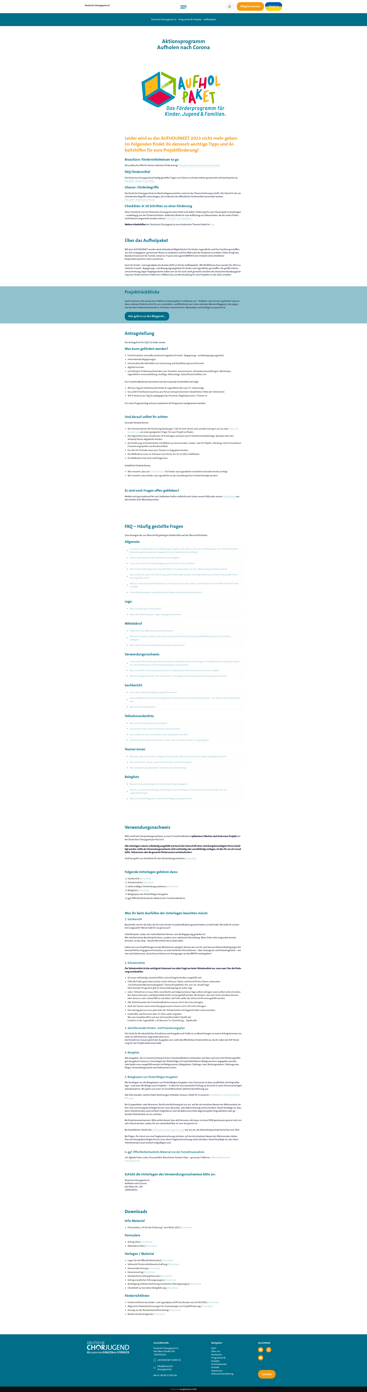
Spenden (266, 1374)
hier (212, 224)
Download (191, 858)
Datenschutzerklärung (222, 1373)
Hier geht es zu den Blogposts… (147, 316)
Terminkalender (219, 1364)
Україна (274, 6)
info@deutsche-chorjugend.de (165, 1368)
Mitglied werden (250, 6)
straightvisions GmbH (188, 1389)
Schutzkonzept (157, 471)
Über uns (215, 1351)
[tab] (183, 550)
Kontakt (215, 1367)
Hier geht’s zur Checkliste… (179, 218)
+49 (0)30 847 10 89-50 (168, 1360)
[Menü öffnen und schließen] (183, 7)
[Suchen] (229, 6)
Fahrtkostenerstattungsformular (168, 1129)
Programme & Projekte (218, 1359)
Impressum (216, 1370)
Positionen (216, 1354)
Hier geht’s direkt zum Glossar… (140, 199)
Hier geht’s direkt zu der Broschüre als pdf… (200, 165)
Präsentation (229, 496)
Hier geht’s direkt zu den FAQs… (140, 180)
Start (213, 1348)
